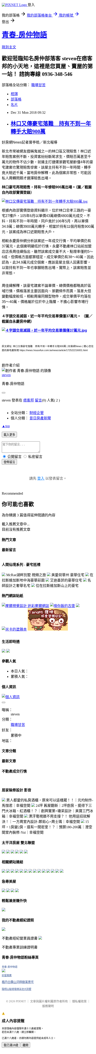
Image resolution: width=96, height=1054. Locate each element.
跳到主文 (9, 47)
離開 (25, 1045)
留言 (38, 400)
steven (6, 375)
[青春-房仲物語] (3, 971)
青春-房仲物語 (24, 35)
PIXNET (21, 1001)
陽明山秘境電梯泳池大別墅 (16, 989)
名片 (14, 105)
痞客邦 (28, 400)
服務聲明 (48, 1006)
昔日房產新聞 (40, 418)
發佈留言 (9, 462)
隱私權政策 (79, 1001)
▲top (6, 426)
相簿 (14, 94)
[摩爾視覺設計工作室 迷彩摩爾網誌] (25, 606)
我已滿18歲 (11, 1045)
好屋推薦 (7, 975)
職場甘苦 (38, 85)
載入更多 (9, 434)
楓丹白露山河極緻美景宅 (18, 982)
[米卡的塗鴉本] (14, 629)
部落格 (16, 99)
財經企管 (36, 413)
